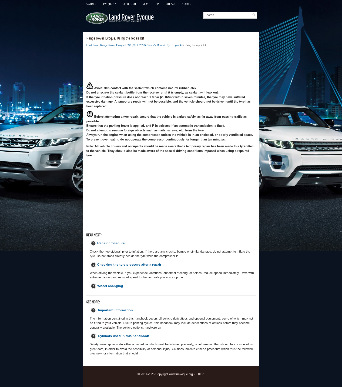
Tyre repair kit (175, 45)
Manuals (91, 4)
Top (156, 4)
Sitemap (170, 4)
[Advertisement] (171, 66)
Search (186, 4)
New (145, 4)
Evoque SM (129, 4)
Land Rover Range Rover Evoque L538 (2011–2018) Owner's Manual (125, 45)
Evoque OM (109, 4)
